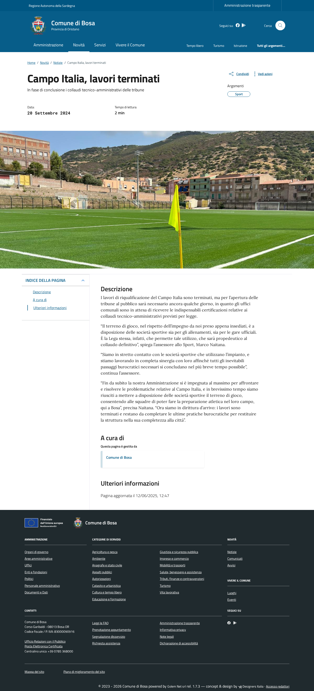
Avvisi (231, 565)
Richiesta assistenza (106, 643)
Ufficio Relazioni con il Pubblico (45, 641)
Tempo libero (194, 45)
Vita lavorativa (169, 592)
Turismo (218, 45)
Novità (79, 45)
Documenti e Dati (36, 592)
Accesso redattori (277, 686)
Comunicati (235, 558)
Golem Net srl (176, 686)
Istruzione (240, 45)
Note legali (167, 636)
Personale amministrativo (42, 585)
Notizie (232, 551)
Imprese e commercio (174, 558)
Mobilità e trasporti (172, 565)
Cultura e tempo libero (107, 592)
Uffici (28, 565)
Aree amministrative (38, 558)
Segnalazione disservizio (108, 636)
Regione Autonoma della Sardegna (52, 5)
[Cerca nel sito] (280, 26)
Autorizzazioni (101, 578)
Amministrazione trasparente (247, 5)
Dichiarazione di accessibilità (179, 643)
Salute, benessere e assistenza (181, 572)
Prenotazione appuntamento (111, 629)
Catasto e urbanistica (106, 585)
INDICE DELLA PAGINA (46, 280)
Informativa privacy (173, 629)
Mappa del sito (34, 671)
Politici (29, 578)
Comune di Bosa (119, 457)
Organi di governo (36, 551)
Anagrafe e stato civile (107, 565)
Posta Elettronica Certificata (44, 646)
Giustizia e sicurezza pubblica (179, 551)
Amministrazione (48, 45)
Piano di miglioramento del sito (84, 671)
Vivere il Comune (130, 45)
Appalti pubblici (102, 572)
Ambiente (98, 558)
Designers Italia (252, 686)
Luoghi (231, 593)
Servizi (100, 45)
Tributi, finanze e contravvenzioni (182, 578)
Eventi (231, 599)
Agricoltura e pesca (104, 551)
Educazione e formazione (109, 599)
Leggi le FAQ (100, 623)
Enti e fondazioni (36, 572)
